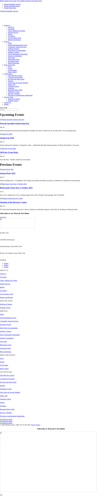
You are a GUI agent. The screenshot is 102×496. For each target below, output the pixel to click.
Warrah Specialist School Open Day (14, 123)
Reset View (38, 1)
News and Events (9, 65)
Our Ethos (11, 29)
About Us (7, 25)
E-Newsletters (12, 70)
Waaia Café (11, 84)
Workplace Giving (14, 92)
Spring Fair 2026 (7, 138)
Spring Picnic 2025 (7, 173)
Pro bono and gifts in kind (16, 79)
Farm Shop (11, 58)
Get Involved (8, 74)
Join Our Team (8, 97)
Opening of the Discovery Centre (13, 202)
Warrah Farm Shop (10, 8)
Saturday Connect (13, 52)
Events (10, 68)
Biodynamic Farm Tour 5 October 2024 (16, 188)
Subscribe (3, 217)
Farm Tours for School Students (18, 83)
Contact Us (7, 102)
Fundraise (11, 88)
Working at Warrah (14, 99)
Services (6, 41)
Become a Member (6, 413)
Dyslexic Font (29, 1)
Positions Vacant (13, 101)
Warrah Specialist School (12, 6)
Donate (6, 104)
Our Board (11, 36)
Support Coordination (15, 56)
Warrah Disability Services (12, 4)
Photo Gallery (12, 72)
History (10, 34)
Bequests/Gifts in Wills (15, 90)
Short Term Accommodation (17, 50)
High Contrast (4, 1)
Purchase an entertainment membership (20, 95)
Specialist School (13, 61)
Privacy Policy (35, 425)
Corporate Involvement (15, 77)
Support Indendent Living (8, 318)
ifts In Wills (7, 409)
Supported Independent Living (17, 45)
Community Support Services (17, 47)
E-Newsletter (4, 365)
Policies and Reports (14, 40)
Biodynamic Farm (13, 59)
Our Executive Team (14, 38)
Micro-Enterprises (13, 63)
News (10, 66)
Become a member (14, 93)
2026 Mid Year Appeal (15, 75)
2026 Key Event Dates (9, 152)
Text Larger (13, 1)
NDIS (10, 43)
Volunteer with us (13, 86)
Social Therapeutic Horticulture (18, 54)
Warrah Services (13, 32)
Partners (10, 81)
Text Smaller (21, 1)
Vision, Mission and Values (16, 31)
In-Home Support (13, 49)
